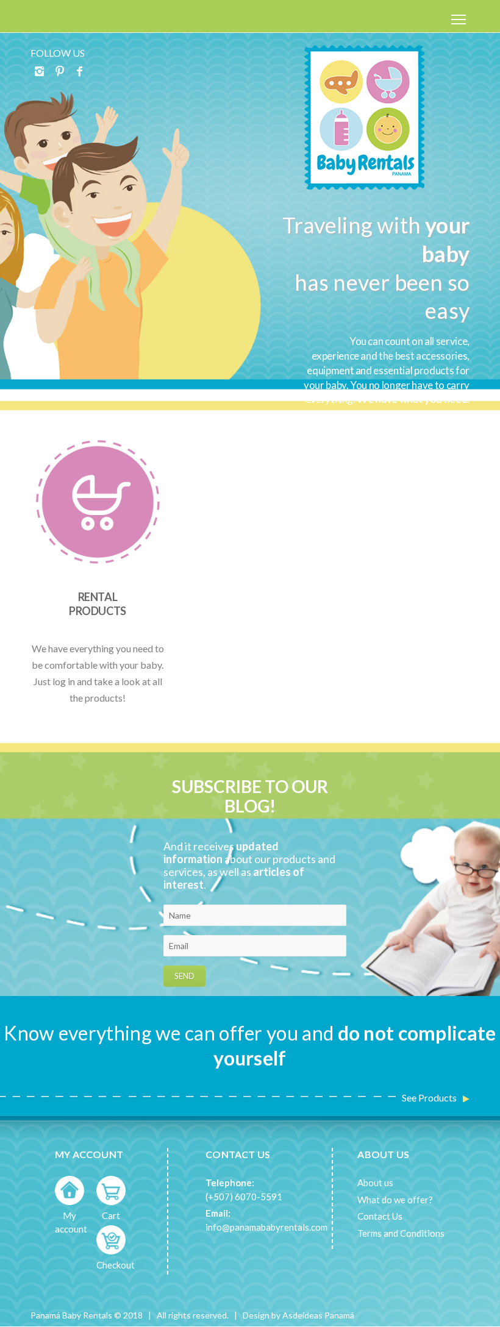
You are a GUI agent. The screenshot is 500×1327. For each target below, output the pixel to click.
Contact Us (379, 1216)
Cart (111, 1215)
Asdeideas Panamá (318, 1315)
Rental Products (97, 603)
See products (429, 1097)
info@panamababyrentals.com (266, 1227)
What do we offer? (395, 1199)
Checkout (115, 1264)
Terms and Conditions (401, 1233)
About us (375, 1182)
